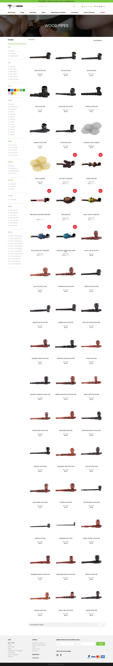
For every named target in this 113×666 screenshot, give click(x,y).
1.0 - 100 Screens (14, 256)
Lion (11, 124)
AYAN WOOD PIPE (91, 358)
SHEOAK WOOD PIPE (40, 610)
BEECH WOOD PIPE (40, 70)
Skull (11, 132)
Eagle (11, 116)
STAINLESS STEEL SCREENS (91, 142)
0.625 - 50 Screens (15, 241)
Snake (12, 134)
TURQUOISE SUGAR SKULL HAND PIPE (65, 251)
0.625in (12, 184)
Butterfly (12, 109)
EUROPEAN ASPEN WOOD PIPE (66, 358)
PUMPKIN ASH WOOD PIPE (65, 322)
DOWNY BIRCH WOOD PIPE (40, 430)
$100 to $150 (13, 74)
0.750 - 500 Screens (15, 253)
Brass (11, 166)
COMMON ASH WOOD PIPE (66, 286)
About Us (35, 651)
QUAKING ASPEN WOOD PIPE (40, 358)
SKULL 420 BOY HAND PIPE (91, 214)
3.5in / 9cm (13, 147)
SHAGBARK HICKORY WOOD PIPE (40, 574)
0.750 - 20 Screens (15, 248)
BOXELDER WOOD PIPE (65, 430)
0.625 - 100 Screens (15, 236)
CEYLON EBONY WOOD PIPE (91, 502)
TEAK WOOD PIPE (40, 106)
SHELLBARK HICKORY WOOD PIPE (65, 574)
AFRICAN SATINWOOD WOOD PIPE (40, 394)
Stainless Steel (14, 171)
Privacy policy (36, 649)
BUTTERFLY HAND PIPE (65, 178)
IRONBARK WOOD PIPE (65, 538)
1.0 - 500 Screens (15, 264)
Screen (12, 53)
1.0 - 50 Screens (14, 261)
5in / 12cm (13, 223)
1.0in (11, 189)
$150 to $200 (13, 76)
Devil (11, 111)
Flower (12, 119)
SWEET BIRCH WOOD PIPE (91, 394)
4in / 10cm (13, 155)
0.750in (12, 186)
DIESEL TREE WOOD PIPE (66, 610)
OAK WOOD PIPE (66, 70)
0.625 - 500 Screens (15, 243)
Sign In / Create (88, 6)
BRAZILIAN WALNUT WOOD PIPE (91, 430)
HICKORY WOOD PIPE (91, 574)
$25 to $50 (13, 69)
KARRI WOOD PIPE (40, 538)
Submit (100, 643)
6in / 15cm (13, 225)
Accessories (74, 12)
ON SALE (102, 12)
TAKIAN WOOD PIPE (91, 610)
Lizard (12, 127)
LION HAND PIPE (65, 214)
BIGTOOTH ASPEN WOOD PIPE (91, 322)
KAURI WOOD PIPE (66, 142)
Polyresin (12, 168)
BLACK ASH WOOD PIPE (91, 250)
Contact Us (35, 657)
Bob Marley (13, 106)
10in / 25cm (13, 210)
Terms (34, 647)
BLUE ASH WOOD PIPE (40, 286)
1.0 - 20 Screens (14, 258)
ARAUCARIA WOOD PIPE (66, 106)
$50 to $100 (13, 71)
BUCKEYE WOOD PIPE (40, 466)
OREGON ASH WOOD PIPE (40, 322)
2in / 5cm (12, 145)
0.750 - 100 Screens (15, 246)
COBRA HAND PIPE (91, 178)
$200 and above (14, 79)
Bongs (22, 12)
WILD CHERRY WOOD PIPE (40, 502)
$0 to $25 (12, 66)
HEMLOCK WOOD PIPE (40, 142)
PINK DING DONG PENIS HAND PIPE (40, 214)
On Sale (12, 199)
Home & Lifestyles (89, 12)
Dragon (12, 114)
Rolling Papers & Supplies (58, 12)
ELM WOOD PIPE (91, 70)
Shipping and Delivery (38, 643)
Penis (11, 129)
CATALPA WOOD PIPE (91, 466)
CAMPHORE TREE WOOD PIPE (65, 466)
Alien (11, 104)
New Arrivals (11, 12)
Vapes (43, 12)
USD (101, 6)
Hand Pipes (33, 12)
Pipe (11, 51)
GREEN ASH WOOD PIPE (91, 286)
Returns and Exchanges (39, 645)
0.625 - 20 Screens (15, 238)
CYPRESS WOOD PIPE (91, 106)
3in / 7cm (12, 150)
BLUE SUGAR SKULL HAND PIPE (40, 250)
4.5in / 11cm (13, 152)
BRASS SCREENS (40, 178)
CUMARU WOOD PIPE (66, 502)
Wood (11, 173)
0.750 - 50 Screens (15, 251)
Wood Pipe (13, 56)
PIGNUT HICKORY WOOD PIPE (91, 538)
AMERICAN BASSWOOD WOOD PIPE (65, 394)
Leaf (11, 122)
